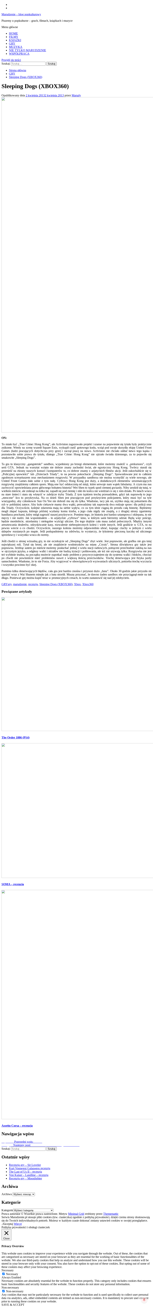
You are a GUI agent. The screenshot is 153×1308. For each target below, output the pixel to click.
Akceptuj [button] (7, 1223)
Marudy (76, 95)
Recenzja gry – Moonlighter (25, 1178)
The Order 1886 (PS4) (15, 737)
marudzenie (20, 584)
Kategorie (7, 1210)
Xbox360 (87, 584)
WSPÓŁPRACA (19, 53)
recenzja (33, 584)
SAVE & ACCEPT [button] (12, 1304)
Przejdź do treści (11, 60)
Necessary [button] (7, 1270)
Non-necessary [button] (10, 1287)
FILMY (13, 36)
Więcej (18, 1223)
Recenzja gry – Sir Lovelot (25, 1165)
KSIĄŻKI (15, 40)
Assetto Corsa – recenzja (17, 1125)
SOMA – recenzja (12, 884)
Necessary (12, 1274)
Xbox (77, 584)
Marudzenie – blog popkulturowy (21, 14)
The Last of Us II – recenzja (25, 1171)
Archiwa (6, 1194)
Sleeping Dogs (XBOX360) (56, 584)
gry (10, 584)
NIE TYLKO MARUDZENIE (27, 50)
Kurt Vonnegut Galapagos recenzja (29, 1168)
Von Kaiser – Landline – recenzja (28, 1175)
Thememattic (110, 1213)
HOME (13, 33)
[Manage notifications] (144, 1300)
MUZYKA (15, 46)
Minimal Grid (76, 1213)
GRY (12, 43)
